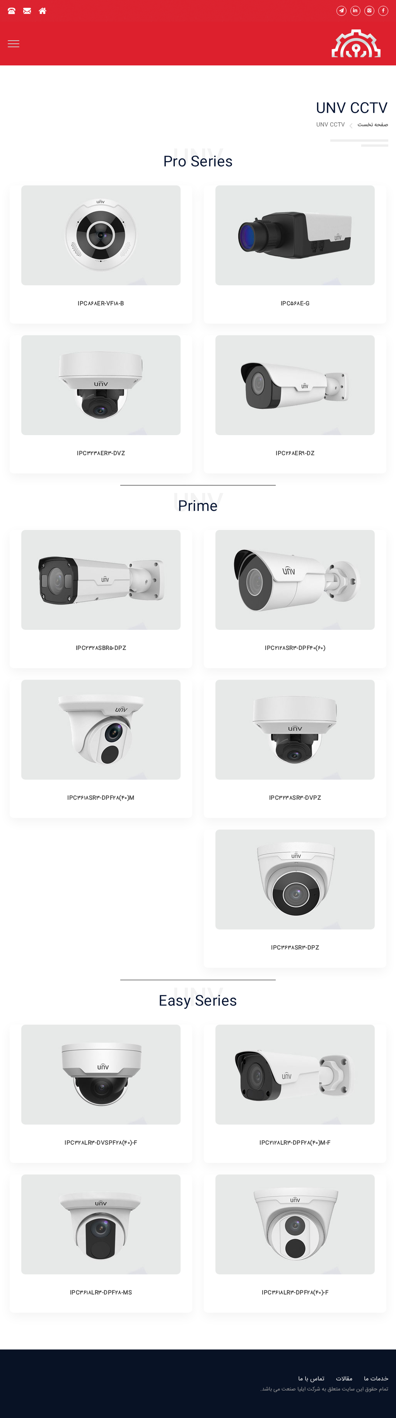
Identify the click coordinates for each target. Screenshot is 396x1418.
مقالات (344, 1379)
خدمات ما (376, 1379)
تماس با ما (311, 1379)
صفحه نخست (373, 125)
